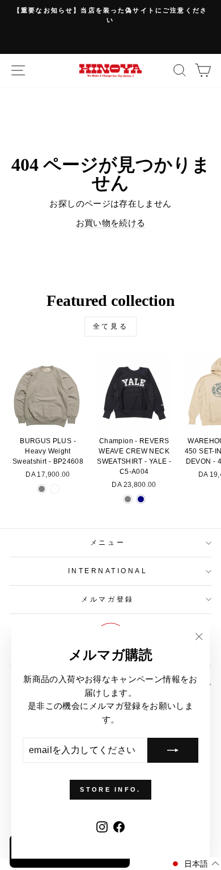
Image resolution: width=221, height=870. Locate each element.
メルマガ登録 (107, 599)
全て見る (110, 326)
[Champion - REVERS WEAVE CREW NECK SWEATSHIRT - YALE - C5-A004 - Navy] (141, 499)
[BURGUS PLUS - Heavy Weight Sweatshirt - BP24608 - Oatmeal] (54, 489)
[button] (194, 864)
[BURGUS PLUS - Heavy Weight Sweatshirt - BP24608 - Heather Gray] (41, 489)
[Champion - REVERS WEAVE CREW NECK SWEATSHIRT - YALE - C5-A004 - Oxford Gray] (128, 499)
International (108, 570)
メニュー (107, 542)
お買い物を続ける (111, 223)
